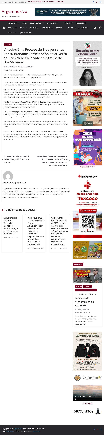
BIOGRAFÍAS (12, 33)
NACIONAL (33, 28)
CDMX (22, 28)
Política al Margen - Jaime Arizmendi (86, 290)
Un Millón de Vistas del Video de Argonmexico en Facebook (86, 300)
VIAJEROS (59, 28)
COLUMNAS (83, 28)
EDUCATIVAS (66, 23)
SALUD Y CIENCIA (35, 23)
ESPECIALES (80, 23)
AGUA (24, 23)
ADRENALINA (12, 23)
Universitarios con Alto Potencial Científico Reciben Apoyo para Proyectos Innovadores (11, 225)
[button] (18, 23)
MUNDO (70, 28)
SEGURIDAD (46, 28)
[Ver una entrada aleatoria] (100, 27)
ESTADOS (11, 28)
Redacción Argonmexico (27, 66)
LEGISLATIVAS (51, 23)
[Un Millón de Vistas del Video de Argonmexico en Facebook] (87, 275)
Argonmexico (14, 11)
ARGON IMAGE (88, 403)
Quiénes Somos (25, 33)
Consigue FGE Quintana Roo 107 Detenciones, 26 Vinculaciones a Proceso (16, 159)
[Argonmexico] (4, 27)
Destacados (7, 44)
